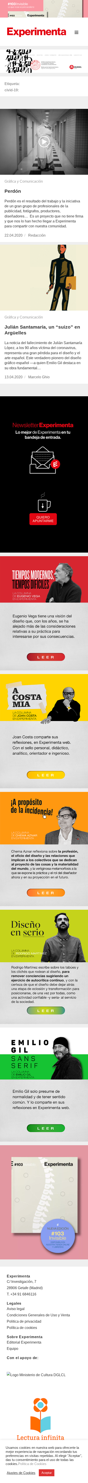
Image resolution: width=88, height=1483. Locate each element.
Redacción (37, 235)
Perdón (13, 191)
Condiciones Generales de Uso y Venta (38, 1315)
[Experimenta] (36, 32)
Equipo (12, 1349)
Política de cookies (22, 1328)
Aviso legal (16, 1309)
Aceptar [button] (47, 1472)
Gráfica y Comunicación (24, 181)
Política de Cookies (32, 1464)
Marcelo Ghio (39, 377)
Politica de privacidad (24, 1321)
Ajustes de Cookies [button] (21, 1473)
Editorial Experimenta (24, 1342)
